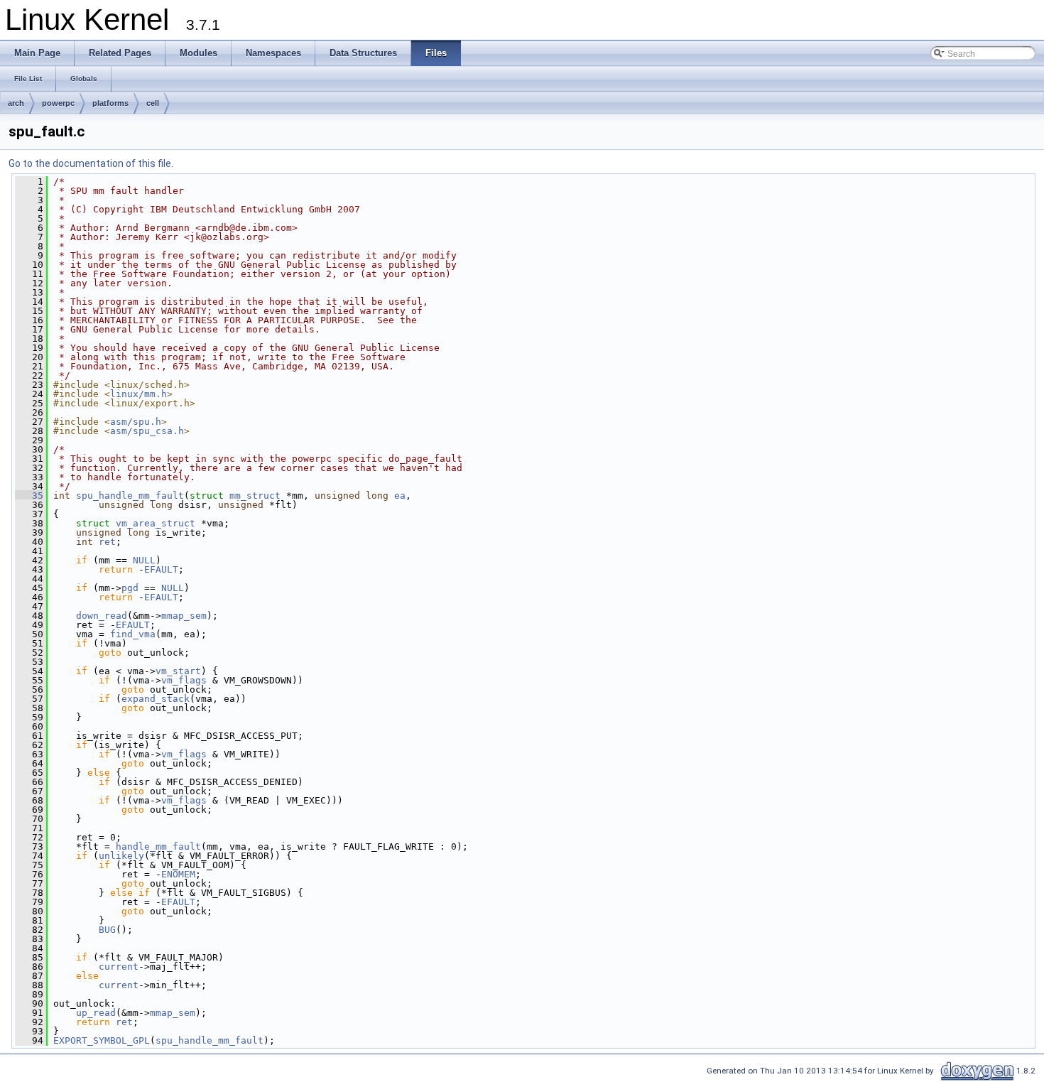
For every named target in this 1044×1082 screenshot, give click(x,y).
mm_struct (255, 495)
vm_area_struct (155, 523)
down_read (101, 615)
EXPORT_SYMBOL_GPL (101, 1040)
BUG (107, 929)
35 (29, 495)
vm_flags (184, 680)
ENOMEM (178, 874)
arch (16, 103)
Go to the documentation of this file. (91, 163)
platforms (110, 103)
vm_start (178, 671)
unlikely (121, 855)
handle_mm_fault (158, 846)
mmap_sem (184, 615)
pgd (129, 588)
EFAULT (161, 569)
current (118, 966)
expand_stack (155, 698)
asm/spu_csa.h (147, 431)
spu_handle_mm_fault (130, 495)
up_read (96, 1012)
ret (107, 541)
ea (400, 495)
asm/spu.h (135, 421)
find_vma (133, 634)
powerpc (58, 103)
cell (152, 103)
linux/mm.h (138, 394)
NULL (144, 560)
